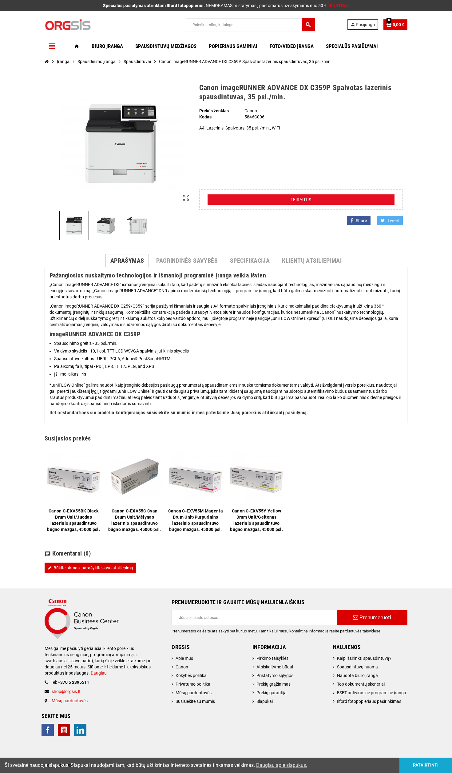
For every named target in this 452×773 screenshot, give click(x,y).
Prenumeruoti (374, 617)
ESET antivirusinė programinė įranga (371, 692)
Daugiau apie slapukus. (281, 765)
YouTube (64, 730)
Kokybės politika (191, 675)
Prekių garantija (271, 692)
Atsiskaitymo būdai (274, 666)
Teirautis (301, 199)
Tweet (393, 220)
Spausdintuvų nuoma (357, 666)
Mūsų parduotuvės (70, 700)
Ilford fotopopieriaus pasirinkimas (369, 701)
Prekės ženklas (214, 110)
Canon (182, 666)
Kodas (205, 116)
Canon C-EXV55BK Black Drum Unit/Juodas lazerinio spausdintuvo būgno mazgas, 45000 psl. (73, 520)
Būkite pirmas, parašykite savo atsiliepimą (90, 567)
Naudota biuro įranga (357, 675)
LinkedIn (80, 730)
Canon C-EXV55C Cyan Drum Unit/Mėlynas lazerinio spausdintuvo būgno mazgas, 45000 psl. (134, 520)
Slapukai (264, 701)
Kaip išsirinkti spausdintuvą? (364, 658)
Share (361, 220)
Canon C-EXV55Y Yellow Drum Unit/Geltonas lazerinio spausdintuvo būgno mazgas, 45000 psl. (256, 520)
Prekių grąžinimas (273, 684)
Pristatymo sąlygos (274, 675)
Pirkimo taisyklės (272, 658)
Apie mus (184, 658)
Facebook (48, 730)
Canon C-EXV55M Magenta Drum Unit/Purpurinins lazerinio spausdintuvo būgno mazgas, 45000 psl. (195, 520)
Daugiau (98, 673)
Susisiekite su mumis (195, 701)
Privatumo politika (193, 684)
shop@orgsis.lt (66, 691)
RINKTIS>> (338, 5)
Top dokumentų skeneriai (361, 684)
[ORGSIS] (99, 24)
